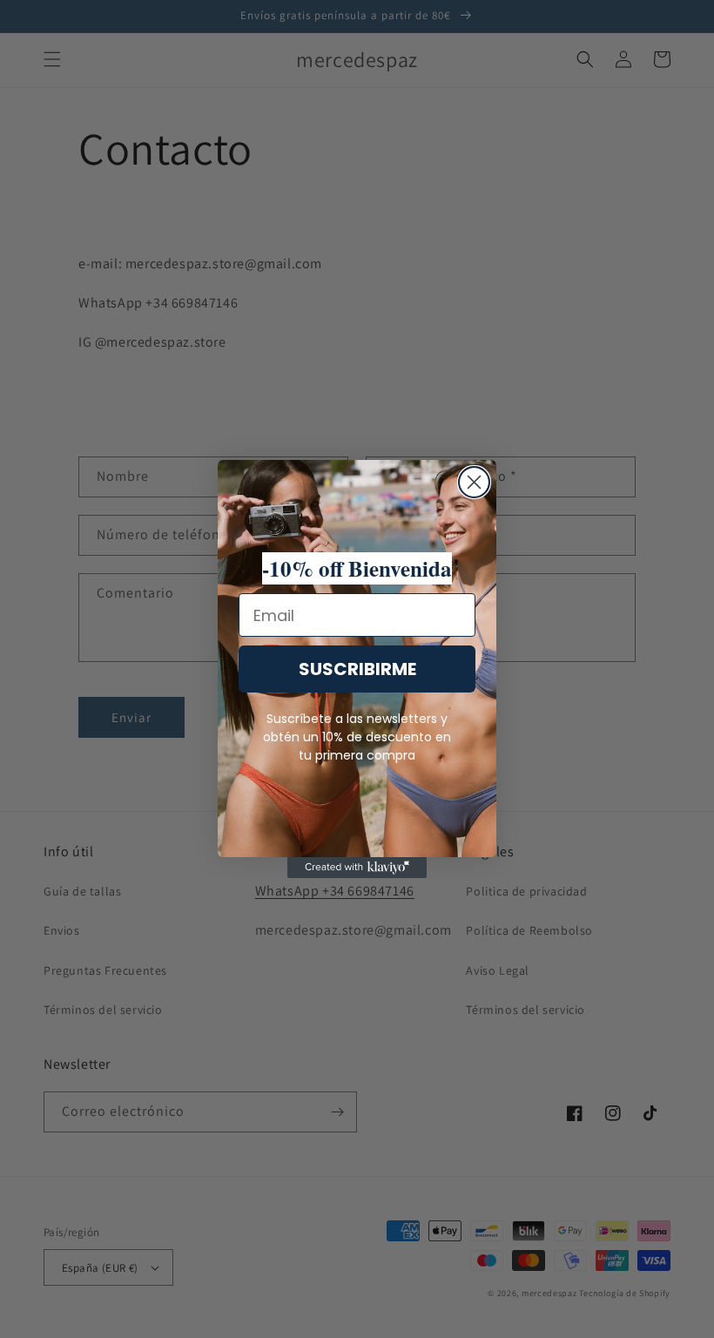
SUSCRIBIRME (357, 669)
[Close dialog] (474, 482)
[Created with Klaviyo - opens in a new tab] (357, 867)
